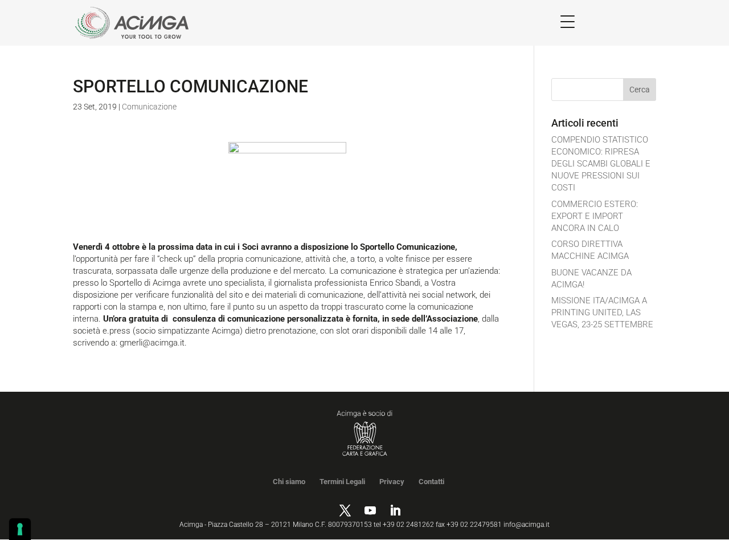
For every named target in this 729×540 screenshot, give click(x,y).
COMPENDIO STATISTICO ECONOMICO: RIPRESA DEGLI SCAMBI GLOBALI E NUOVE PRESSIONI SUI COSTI (600, 164)
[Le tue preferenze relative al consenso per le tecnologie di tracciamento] (20, 529)
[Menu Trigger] (567, 21)
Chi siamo (289, 481)
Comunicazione (149, 106)
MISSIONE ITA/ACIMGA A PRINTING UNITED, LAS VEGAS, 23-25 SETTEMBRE (602, 312)
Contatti (431, 481)
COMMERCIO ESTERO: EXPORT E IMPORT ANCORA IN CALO (594, 216)
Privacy (391, 481)
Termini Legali (342, 481)
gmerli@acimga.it (152, 343)
